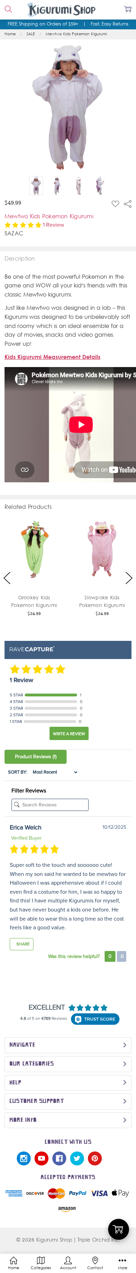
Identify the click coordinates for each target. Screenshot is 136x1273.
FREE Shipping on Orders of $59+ (43, 24)
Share (22, 944)
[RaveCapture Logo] (32, 649)
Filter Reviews (29, 790)
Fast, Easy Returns (109, 24)
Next (129, 577)
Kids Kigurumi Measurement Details (52, 357)
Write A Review (69, 733)
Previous (7, 577)
